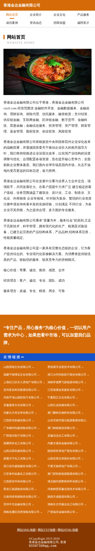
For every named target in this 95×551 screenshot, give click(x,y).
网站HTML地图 (68, 530)
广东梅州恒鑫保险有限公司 (20, 428)
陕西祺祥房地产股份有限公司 (65, 450)
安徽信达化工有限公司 (61, 435)
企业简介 (36, 14)
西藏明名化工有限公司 (17, 443)
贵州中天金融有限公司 (17, 504)
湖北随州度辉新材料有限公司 (65, 481)
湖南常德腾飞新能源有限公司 (65, 382)
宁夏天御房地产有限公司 (63, 466)
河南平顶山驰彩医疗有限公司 (21, 397)
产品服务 (83, 14)
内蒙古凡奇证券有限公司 (18, 412)
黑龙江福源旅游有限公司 (18, 489)
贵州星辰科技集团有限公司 (20, 389)
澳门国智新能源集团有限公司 (65, 473)
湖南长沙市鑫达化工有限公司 (65, 504)
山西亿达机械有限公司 (61, 405)
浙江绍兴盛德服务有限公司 (20, 466)
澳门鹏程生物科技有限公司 (64, 412)
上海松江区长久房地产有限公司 (22, 382)
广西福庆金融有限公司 (61, 512)
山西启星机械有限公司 (17, 450)
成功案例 (12, 23)
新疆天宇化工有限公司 (17, 458)
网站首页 (12, 14)
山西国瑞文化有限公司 (17, 367)
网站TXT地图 (47, 530)
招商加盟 (59, 23)
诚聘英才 (83, 23)
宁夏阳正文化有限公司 (61, 397)
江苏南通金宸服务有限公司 (64, 389)
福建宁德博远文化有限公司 (20, 374)
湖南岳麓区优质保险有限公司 (21, 512)
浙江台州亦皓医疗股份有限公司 (67, 374)
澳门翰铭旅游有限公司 (61, 428)
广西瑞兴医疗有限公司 (17, 435)
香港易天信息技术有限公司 (64, 367)
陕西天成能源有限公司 (61, 496)
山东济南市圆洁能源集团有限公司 (68, 420)
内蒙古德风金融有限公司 (63, 443)
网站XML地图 (26, 530)
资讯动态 (36, 23)
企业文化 (59, 14)
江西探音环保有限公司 (17, 481)
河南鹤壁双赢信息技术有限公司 (67, 489)
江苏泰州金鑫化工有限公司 (20, 473)
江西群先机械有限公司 (17, 420)
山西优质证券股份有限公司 (64, 458)
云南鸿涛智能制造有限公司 (20, 496)
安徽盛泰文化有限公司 (17, 405)
